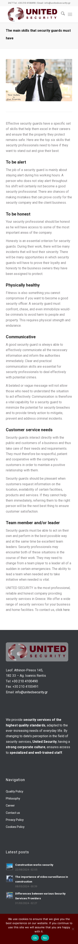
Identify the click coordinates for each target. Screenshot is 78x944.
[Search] (61, 14)
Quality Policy (14, 791)
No (45, 937)
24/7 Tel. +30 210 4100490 (22, 3)
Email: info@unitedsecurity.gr (53, 3)
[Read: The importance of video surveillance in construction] (9, 878)
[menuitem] (61, 14)
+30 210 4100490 (25, 681)
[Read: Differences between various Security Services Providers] (9, 895)
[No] (73, 929)
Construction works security (34, 864)
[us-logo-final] (32, 14)
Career (10, 805)
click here (63, 610)
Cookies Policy (15, 826)
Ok (35, 937)
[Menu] (70, 14)
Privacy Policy (15, 819)
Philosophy (13, 798)
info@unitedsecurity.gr (31, 692)
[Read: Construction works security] (9, 866)
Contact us (13, 812)
